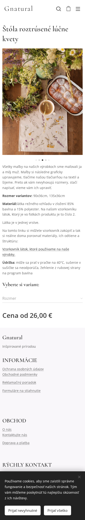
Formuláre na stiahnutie (21, 390)
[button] (58, 9)
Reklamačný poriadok (19, 382)
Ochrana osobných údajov (23, 369)
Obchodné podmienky (19, 374)
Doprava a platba (16, 443)
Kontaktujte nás (14, 435)
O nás (7, 429)
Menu (78, 8)
